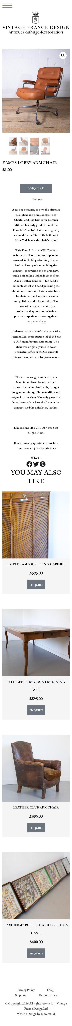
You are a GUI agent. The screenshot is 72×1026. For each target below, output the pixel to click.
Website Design (27, 1014)
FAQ (50, 990)
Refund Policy (48, 995)
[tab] (37, 199)
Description (38, 199)
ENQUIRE (36, 188)
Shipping (21, 995)
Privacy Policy (26, 990)
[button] (63, 55)
